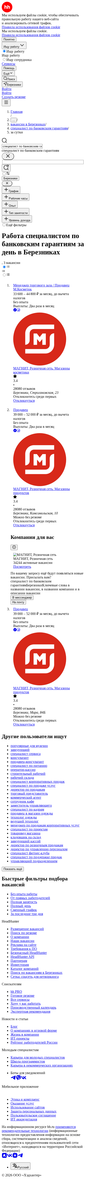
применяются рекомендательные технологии (39, 1129)
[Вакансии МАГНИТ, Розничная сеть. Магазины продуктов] (47, 460)
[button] (6, 89)
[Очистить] (8, 156)
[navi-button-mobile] (6, 102)
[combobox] (22, 146)
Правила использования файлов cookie (31, 35)
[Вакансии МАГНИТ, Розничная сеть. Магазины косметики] (47, 339)
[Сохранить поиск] (6, 168)
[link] (9, 79)
